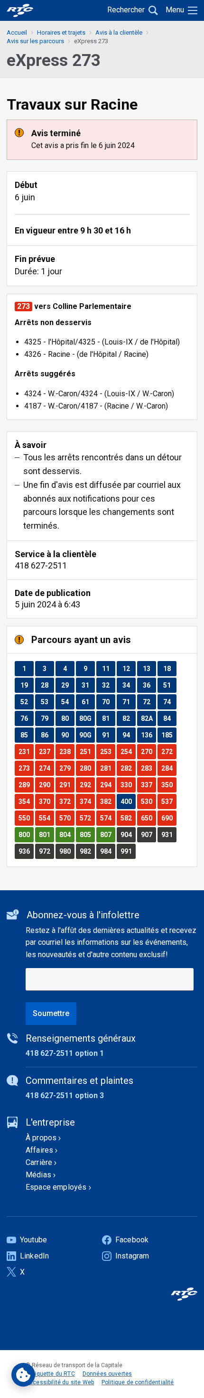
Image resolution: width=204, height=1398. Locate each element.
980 (66, 851)
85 (27, 735)
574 (107, 818)
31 (88, 685)
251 (87, 751)
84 (169, 718)
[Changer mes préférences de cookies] (23, 1375)
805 (87, 834)
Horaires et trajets (61, 32)
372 (66, 801)
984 (107, 851)
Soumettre (51, 1013)
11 (108, 668)
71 (129, 702)
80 (67, 718)
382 (107, 801)
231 (26, 751)
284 (168, 768)
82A (148, 718)
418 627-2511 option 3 (65, 1095)
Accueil (17, 32)
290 (46, 785)
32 (108, 685)
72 (149, 702)
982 (87, 851)
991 (128, 851)
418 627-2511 (41, 565)
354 (26, 801)
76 (27, 718)
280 (87, 768)
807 (107, 834)
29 (67, 685)
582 (128, 818)
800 (26, 834)
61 (88, 702)
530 (148, 801)
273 (26, 768)
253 (107, 751)
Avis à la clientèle (118, 32)
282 (128, 768)
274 (46, 768)
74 (169, 702)
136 (148, 735)
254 (128, 751)
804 (66, 834)
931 (168, 834)
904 (128, 834)
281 (107, 768)
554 (46, 818)
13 (149, 668)
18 (169, 668)
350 (168, 785)
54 (67, 702)
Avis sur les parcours (35, 41)
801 (46, 834)
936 (26, 851)
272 (168, 751)
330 (128, 785)
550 (26, 818)
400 (128, 801)
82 (129, 718)
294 (107, 785)
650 (148, 818)
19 (27, 685)
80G (87, 718)
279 (66, 768)
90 (67, 735)
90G (87, 735)
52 (27, 702)
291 (66, 785)
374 (87, 801)
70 (108, 702)
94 (129, 735)
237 (46, 751)
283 (148, 768)
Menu (175, 9)
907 (148, 834)
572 (87, 818)
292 (87, 785)
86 (47, 735)
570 (66, 818)
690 (168, 818)
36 (149, 685)
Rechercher (126, 9)
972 (46, 851)
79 (47, 718)
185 (168, 735)
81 (108, 718)
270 (148, 751)
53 (47, 702)
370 (46, 801)
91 (108, 735)
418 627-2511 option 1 (65, 1053)
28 (47, 685)
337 (148, 785)
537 (168, 801)
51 (169, 685)
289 (26, 785)
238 (66, 751)
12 (129, 668)
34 (129, 685)
